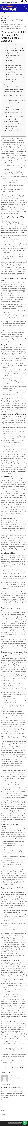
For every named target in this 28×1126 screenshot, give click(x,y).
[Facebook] (22, 1)
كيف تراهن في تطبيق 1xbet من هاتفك (12, 55)
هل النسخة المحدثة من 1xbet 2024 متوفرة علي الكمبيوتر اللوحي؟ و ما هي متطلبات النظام (13, 91)
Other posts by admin (16, 1078)
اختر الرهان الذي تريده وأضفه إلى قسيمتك (13, 95)
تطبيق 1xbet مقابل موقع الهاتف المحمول (13, 74)
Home (2, 16)
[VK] (10, 1067)
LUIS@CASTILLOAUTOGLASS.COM (9, 2)
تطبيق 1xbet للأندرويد (8, 60)
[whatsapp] (20, 1067)
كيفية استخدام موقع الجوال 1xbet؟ (12, 86)
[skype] (22, 1067)
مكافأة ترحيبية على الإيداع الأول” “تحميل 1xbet (14, 100)
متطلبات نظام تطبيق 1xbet (10, 79)
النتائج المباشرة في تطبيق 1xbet (11, 109)
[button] (2, 1094)
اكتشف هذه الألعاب (8, 98)
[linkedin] (17, 1067)
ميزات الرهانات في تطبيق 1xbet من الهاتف (13, 48)
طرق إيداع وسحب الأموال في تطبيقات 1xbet (14, 50)
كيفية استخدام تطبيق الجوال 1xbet (12, 53)
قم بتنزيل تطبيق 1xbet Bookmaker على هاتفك (14, 77)
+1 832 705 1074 (5, 1)
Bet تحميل (6, 84)
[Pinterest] (12, 1067)
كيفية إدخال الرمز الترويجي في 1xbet (12, 123)
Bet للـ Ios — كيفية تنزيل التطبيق (11, 121)
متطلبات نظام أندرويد (8, 62)
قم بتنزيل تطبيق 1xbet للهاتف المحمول (13, 65)
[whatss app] (25, 1)
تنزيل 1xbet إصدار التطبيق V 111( (11, 119)
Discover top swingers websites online (11, 1087)
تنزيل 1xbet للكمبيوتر (8, 81)
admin (15, 24)
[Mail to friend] (15, 1067)
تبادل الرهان (6, 107)
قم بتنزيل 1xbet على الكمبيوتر (10, 126)
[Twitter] (5, 1067)
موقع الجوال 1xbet (8, 57)
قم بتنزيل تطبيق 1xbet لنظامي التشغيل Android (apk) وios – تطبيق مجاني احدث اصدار (13, 130)
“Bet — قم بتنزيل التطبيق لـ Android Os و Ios (14, 72)
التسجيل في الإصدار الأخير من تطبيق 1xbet (13, 116)
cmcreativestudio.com (14, 1124)
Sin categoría (7, 16)
